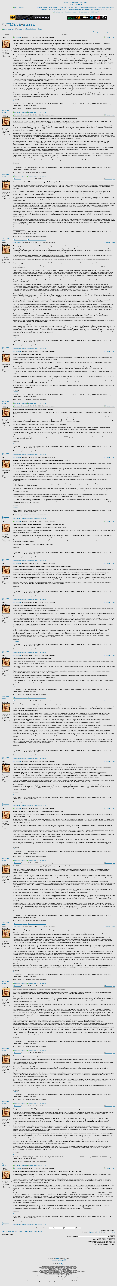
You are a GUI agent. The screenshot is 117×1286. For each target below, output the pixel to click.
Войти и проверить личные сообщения (90, 9)
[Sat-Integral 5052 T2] (87, 19)
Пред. (11, 25)
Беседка (40, 29)
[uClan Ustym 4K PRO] (30, 19)
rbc (14, 443)
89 (20, 25)
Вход (109, 9)
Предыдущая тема (98, 32)
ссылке (88, 1280)
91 (24, 25)
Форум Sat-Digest (31, 29)
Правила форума (53, 7)
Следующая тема (109, 32)
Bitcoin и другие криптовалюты (11, 23)
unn (14, 588)
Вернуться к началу (5, 111)
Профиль (50, 9)
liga (14, 549)
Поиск (75, 7)
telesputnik (16, 641)
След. (34, 25)
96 (27, 25)
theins (14, 337)
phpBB (57, 1258)
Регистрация (110, 7)
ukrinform (15, 391)
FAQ (65, 7)
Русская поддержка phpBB (58, 1260)
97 (29, 25)
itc (13, 100)
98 (31, 25)
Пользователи (92, 7)
